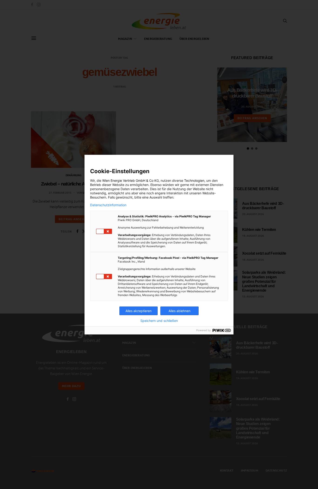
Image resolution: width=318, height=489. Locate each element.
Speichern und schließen (159, 321)
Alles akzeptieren (138, 311)
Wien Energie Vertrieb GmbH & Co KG (130, 180)
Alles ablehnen (179, 311)
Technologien (194, 180)
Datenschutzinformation (108, 205)
